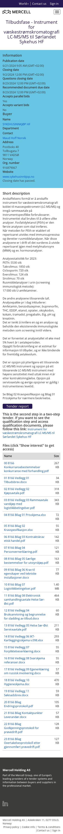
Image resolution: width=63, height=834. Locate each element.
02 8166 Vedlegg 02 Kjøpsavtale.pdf (16, 491)
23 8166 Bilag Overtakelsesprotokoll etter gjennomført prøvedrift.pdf (22, 743)
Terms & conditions (49, 827)
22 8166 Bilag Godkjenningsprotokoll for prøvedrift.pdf (21, 728)
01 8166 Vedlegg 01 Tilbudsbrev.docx (16, 480)
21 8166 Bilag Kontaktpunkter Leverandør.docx (23, 715)
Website (8, 172)
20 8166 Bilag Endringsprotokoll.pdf (18, 704)
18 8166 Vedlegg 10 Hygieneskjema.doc (17, 682)
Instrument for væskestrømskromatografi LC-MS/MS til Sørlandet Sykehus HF (29, 433)
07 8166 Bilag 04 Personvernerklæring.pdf (20, 550)
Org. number (11, 163)
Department (11, 128)
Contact (8, 133)
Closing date (11, 70)
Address (8, 142)
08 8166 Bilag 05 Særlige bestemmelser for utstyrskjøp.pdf (26, 561)
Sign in (54, 4)
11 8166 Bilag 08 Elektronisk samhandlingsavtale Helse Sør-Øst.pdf (24, 599)
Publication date (13, 61)
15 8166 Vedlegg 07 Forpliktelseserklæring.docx (22, 649)
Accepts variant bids (16, 105)
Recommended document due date (26, 87)
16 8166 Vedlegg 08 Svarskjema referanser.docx (24, 660)
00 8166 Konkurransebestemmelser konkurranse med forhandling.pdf (26, 467)
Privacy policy (11, 827)
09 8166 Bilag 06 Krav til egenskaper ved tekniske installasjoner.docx (20, 574)
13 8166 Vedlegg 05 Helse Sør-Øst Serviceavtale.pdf (26, 627)
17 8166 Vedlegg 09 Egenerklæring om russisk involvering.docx (26, 671)
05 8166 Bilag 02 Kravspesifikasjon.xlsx (18, 528)
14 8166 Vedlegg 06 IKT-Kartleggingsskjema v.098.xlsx (23, 638)
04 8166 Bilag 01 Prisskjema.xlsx (25, 515)
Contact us (39, 4)
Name (6, 119)
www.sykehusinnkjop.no (18, 177)
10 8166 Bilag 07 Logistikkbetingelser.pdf (19, 586)
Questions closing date (18, 78)
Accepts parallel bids (16, 96)
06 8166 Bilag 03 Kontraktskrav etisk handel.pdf (24, 539)
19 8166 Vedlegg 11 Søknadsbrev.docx (16, 693)
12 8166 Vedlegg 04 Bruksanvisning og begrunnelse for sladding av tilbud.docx (25, 614)
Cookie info (28, 827)
